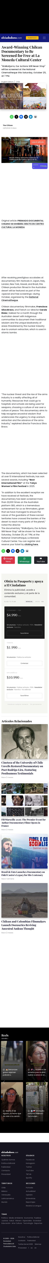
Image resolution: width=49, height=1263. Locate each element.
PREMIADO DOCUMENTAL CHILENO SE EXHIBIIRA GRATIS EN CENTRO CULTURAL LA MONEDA (22, 224)
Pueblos (37, 1218)
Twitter (29, 1167)
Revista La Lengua (33, 1206)
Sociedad (37, 1220)
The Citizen (8, 125)
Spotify (29, 1178)
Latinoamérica (7, 1198)
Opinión (29, 1195)
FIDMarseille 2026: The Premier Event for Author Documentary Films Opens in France (23, 822)
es (32, 1248)
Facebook (30, 1159)
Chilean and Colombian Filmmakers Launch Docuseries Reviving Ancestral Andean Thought (23, 925)
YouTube (41, 561)
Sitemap (38, 1244)
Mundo (4, 1202)
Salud (11, 1220)
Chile (18, 82)
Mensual (29, 601)
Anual (39, 601)
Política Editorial (8, 1163)
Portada (29, 1187)
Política (4, 1218)
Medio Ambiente (16, 1218)
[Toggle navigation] (44, 37)
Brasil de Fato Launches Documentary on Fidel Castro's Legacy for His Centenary (23, 873)
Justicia (4, 1220)
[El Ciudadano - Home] (11, 38)
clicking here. (31, 544)
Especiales (27, 1220)
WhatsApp (24, 561)
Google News (9, 560)
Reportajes (30, 1202)
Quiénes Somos (8, 1159)
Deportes (38, 1223)
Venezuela (5, 1195)
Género (18, 1220)
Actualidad (30, 1191)
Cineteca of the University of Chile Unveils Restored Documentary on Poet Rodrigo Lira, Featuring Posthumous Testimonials (22, 768)
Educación (5, 1223)
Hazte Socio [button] (32, 38)
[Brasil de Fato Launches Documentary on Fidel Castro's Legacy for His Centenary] (24, 851)
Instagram (30, 1163)
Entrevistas (30, 1198)
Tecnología (28, 1223)
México (4, 1191)
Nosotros (21, 1237)
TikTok (28, 1174)
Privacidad (5, 1174)
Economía (28, 1218)
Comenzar (24, 663)
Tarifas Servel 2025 (25, 1244)
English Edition (7, 82)
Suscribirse (24, 633)
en (35, 1248)
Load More (24, 1136)
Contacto (5, 1170)
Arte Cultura (17, 1223)
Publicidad (5, 1167)
